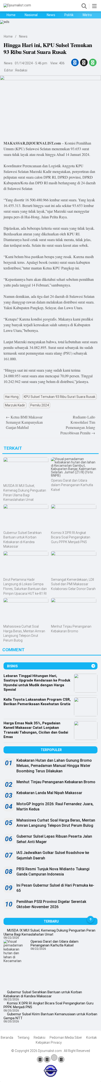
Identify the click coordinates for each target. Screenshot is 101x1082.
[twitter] (83, 62)
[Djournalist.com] (17, 5)
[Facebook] (40, 1060)
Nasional (31, 15)
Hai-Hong (12, 397)
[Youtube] (54, 1059)
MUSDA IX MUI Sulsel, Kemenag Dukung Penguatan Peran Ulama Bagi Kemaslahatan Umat (49, 932)
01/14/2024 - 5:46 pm (31, 63)
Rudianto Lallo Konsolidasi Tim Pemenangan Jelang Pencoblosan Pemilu (77, 424)
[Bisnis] (93, 666)
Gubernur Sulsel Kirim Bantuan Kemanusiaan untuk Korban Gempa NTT (50, 1016)
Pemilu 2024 (39, 405)
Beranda (7, 1037)
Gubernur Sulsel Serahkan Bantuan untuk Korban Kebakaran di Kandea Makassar (43, 994)
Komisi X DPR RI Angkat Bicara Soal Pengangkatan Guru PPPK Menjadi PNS (48, 1005)
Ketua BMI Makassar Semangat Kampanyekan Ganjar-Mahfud (24, 422)
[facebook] (75, 62)
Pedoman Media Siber (66, 1037)
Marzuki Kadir (15, 405)
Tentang (23, 1037)
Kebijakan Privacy (49, 1042)
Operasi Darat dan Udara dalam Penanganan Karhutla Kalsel (54, 943)
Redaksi (21, 70)
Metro (87, 15)
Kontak (91, 1037)
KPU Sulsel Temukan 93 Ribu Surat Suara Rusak (59, 397)
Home (11, 15)
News (51, 15)
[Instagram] (61, 1060)
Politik (69, 15)
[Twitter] (47, 1060)
